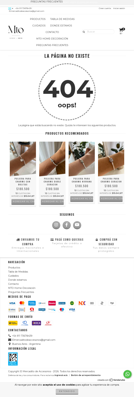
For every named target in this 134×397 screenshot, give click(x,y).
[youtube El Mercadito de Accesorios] (77, 225)
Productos (38, 19)
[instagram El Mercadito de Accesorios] (56, 225)
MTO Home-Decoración (52, 38)
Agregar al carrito (23, 201)
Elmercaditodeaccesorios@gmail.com (26, 11)
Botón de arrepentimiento (86, 375)
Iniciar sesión (119, 8)
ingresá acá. (61, 375)
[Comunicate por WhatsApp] (127, 374)
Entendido (67, 391)
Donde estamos (61, 25)
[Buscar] (83, 31)
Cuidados (39, 25)
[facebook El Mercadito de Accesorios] (67, 225)
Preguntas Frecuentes (52, 45)
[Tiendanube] (111, 381)
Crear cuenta (105, 8)
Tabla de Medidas (62, 19)
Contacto (52, 32)
